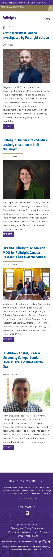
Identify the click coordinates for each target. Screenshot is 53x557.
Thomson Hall (13, 493)
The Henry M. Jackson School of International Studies (24, 3)
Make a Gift (32, 535)
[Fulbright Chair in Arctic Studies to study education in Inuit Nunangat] (26, 179)
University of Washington (26, 481)
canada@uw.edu (30, 498)
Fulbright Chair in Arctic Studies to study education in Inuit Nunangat (25, 144)
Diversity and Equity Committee (27, 528)
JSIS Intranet (13, 532)
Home (4, 27)
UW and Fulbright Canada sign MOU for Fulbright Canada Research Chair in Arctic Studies (25, 252)
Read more (7, 126)
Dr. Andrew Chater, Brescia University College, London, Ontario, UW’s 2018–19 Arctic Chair (23, 360)
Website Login (29, 532)
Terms (19, 535)
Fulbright (12, 26)
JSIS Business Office (27, 524)
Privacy (43, 532)
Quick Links (50, 8)
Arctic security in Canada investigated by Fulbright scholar (26, 35)
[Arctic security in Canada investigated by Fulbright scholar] (26, 66)
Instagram (28, 513)
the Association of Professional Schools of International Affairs (44, 541)
